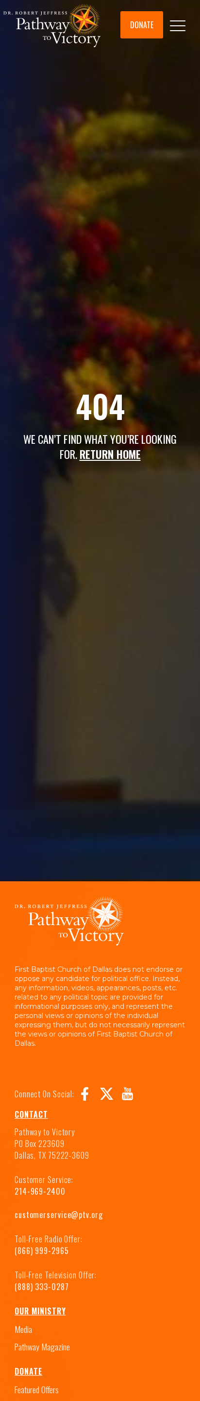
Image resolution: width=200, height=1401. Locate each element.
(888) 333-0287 (42, 1286)
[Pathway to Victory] (51, 27)
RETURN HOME (110, 454)
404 (100, 406)
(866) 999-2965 (42, 1250)
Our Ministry (40, 1311)
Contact (31, 1114)
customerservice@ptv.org (59, 1214)
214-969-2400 (40, 1191)
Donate (28, 1371)
